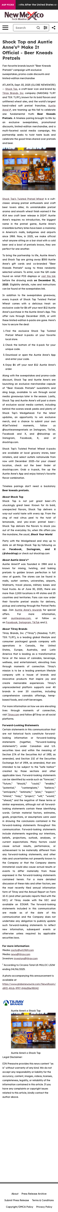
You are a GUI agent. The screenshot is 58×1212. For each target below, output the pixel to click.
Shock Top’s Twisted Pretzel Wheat (23, 198)
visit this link (48, 276)
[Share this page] (53, 28)
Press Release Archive (34, 1193)
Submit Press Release (16, 1200)
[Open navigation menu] (5, 28)
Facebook (12, 622)
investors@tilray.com (26, 958)
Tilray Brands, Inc (12, 93)
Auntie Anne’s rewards (28, 609)
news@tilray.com (20, 954)
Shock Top (11, 88)
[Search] (38, 27)
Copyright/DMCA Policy (19, 1206)
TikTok (36, 622)
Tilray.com (13, 714)
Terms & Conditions (43, 1200)
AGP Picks (8, 4)
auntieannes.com (21, 618)
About (14, 1193)
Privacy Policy (44, 1206)
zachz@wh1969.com (22, 950)
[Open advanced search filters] (45, 27)
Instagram (25, 622)
